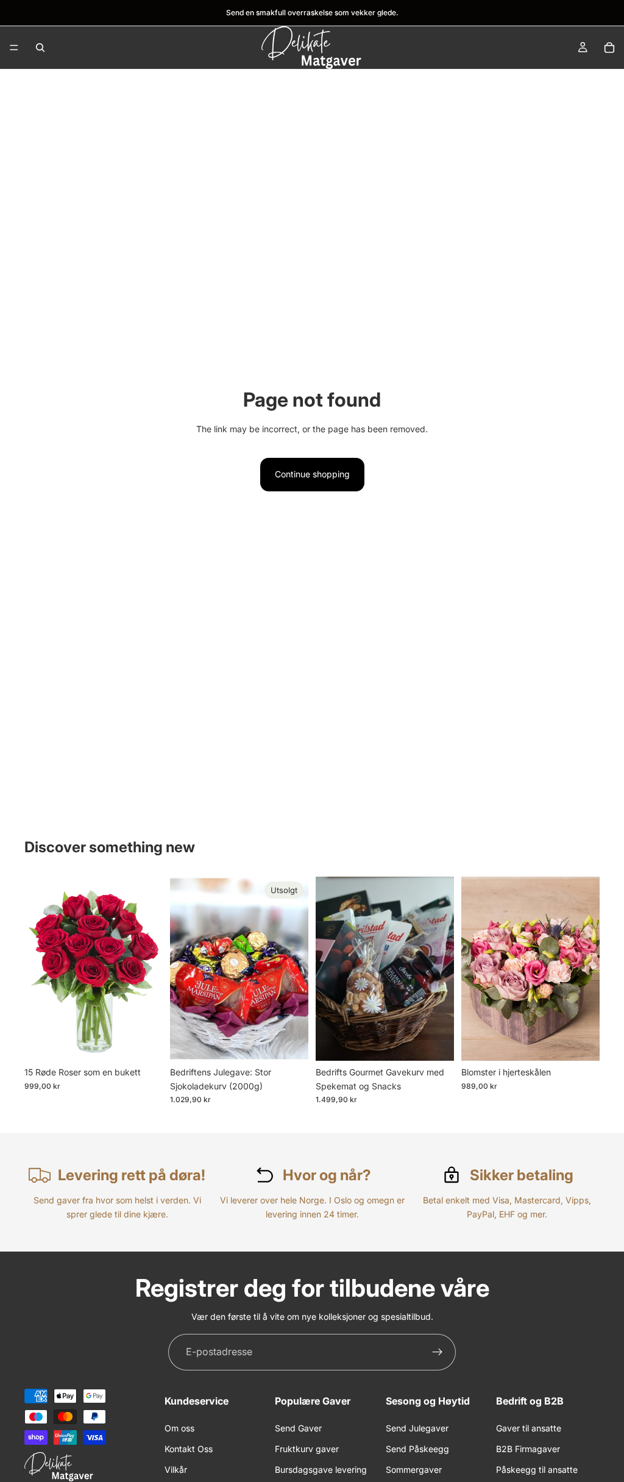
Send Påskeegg (417, 1448)
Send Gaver (298, 1427)
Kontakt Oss (189, 1448)
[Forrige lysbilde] (183, 968)
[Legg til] (144, 1042)
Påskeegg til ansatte (537, 1469)
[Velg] (435, 1042)
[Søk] (40, 47)
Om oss (179, 1427)
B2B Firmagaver (528, 1448)
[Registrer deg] (437, 1352)
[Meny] (14, 48)
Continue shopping (312, 474)
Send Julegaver (417, 1427)
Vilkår (176, 1469)
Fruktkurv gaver (307, 1448)
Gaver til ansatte (528, 1427)
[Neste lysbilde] (295, 968)
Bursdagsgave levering (321, 1469)
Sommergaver (414, 1469)
